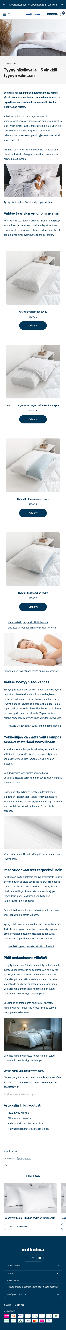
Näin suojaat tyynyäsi (19, 1118)
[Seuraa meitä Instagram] (33, 1258)
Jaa (6, 1165)
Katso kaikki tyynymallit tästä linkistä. (28, 622)
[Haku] (9, 14)
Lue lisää (52, 4)
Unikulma (19, 1304)
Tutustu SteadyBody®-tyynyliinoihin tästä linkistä (34, 725)
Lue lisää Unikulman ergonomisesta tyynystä (32, 627)
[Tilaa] (58, 1294)
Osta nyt (33, 325)
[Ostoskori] (61, 14)
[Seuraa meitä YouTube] (40, 1258)
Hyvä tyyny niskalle (18, 1112)
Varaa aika (52, 14)
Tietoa (10, 1273)
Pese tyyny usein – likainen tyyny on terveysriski (29, 1217)
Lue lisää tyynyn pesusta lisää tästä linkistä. (31, 946)
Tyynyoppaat (10, 63)
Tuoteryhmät (13, 1266)
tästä (40, 1070)
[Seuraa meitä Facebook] (26, 1258)
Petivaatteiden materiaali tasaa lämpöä (29, 1128)
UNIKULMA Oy (13, 1281)
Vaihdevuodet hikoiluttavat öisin (25, 1123)
